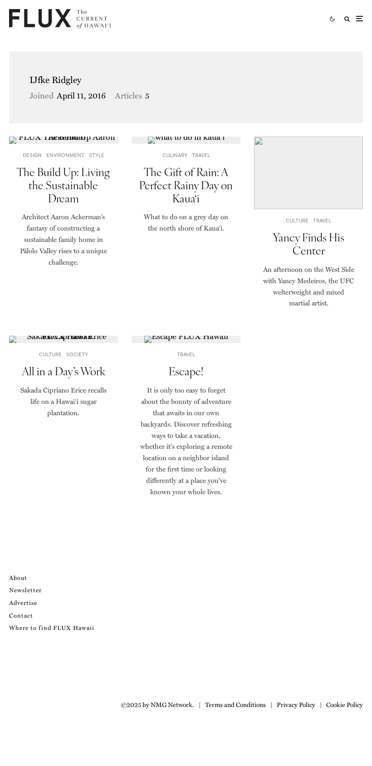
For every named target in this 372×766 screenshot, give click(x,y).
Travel (201, 155)
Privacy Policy (296, 704)
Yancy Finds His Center (308, 244)
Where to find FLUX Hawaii (51, 627)
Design (32, 155)
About (18, 577)
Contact (21, 615)
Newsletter (25, 589)
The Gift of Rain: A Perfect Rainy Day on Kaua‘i (186, 184)
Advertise (23, 602)
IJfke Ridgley (55, 79)
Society (77, 354)
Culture (297, 220)
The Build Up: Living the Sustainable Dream (63, 184)
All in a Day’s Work (63, 371)
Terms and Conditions (235, 704)
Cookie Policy (344, 704)
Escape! (186, 371)
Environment (65, 155)
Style (96, 155)
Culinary (174, 155)
